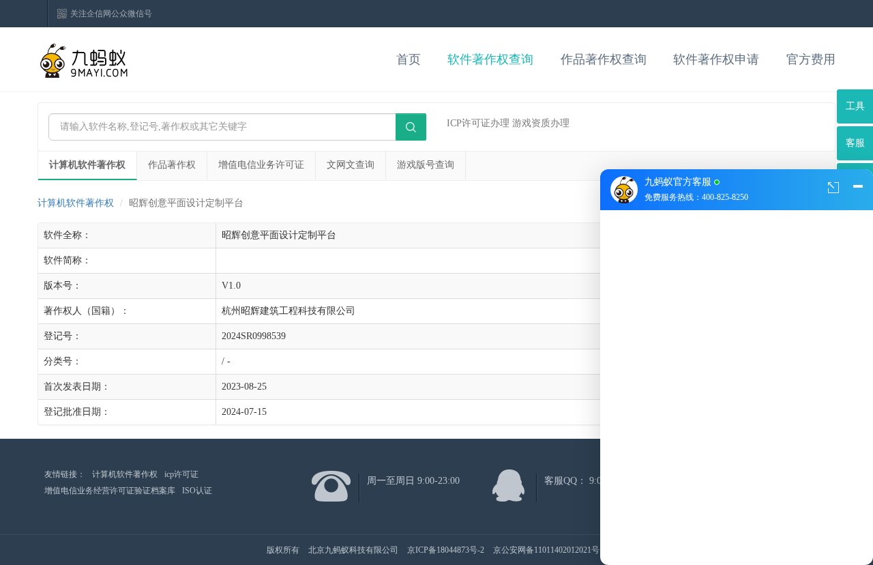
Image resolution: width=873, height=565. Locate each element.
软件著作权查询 (490, 59)
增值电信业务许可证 (261, 165)
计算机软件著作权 (87, 165)
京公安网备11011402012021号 (546, 550)
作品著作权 (172, 165)
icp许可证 (181, 474)
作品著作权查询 (604, 59)
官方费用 (810, 59)
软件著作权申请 (716, 59)
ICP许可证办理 (478, 123)
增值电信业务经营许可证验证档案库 (109, 490)
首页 (408, 59)
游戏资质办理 (540, 123)
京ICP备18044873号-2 (445, 550)
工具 (855, 106)
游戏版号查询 (425, 165)
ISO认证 (197, 490)
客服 (855, 143)
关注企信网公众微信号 (111, 13)
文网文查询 (350, 165)
